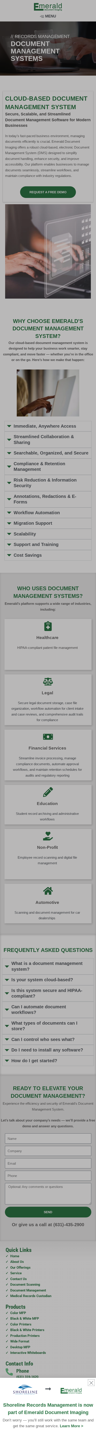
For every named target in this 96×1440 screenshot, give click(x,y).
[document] (48, 720)
